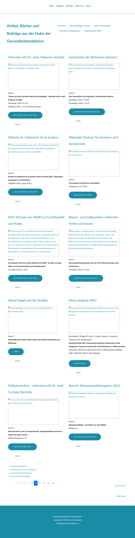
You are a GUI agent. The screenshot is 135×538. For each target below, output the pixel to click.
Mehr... (18, 124)
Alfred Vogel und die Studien (28, 300)
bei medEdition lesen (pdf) (25, 278)
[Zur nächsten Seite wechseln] (57, 483)
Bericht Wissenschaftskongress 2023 (94, 385)
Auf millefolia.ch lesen (85, 437)
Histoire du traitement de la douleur (33, 137)
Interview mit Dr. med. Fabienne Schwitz (36, 57)
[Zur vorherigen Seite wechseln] (14, 483)
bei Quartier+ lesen (83, 195)
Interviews (61, 26)
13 (53, 483)
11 (44, 483)
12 (49, 483)
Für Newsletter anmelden (67, 527)
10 (40, 483)
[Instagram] (123, 7)
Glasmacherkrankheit (19, 466)
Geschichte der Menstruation (21, 473)
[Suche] (96, 6)
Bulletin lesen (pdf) (22, 446)
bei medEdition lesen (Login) (87, 111)
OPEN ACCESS (79, 363)
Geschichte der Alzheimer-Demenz (93, 57)
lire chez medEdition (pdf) (25, 192)
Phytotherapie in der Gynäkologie (23, 470)
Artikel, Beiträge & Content (79, 26)
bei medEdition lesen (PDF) (25, 115)
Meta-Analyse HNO (82, 300)
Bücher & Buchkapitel (102, 26)
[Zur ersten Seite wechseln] (10, 483)
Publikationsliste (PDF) (92, 31)
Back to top (121, 496)
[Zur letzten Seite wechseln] (61, 483)
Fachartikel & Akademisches (69, 31)
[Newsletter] (126, 7)
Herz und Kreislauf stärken (20, 476)
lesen (16, 351)
